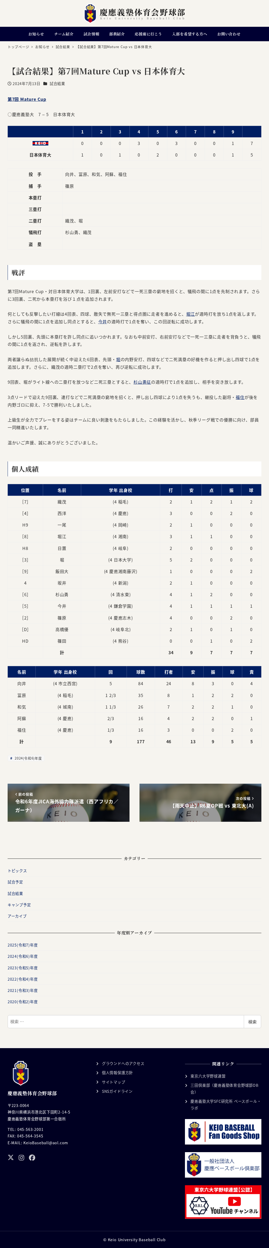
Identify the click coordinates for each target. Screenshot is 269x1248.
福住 (240, 397)
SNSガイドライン (117, 1091)
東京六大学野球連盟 (207, 1076)
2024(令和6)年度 (27, 758)
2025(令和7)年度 (23, 945)
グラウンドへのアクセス (123, 1063)
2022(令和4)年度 (23, 979)
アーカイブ (17, 916)
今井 (102, 321)
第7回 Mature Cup (27, 99)
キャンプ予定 (19, 904)
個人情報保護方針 (117, 1072)
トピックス (17, 870)
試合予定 (15, 882)
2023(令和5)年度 (23, 967)
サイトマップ (113, 1082)
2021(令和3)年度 (23, 990)
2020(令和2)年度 (23, 1001)
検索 (252, 1021)
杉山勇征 (142, 382)
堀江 (190, 314)
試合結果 (57, 83)
